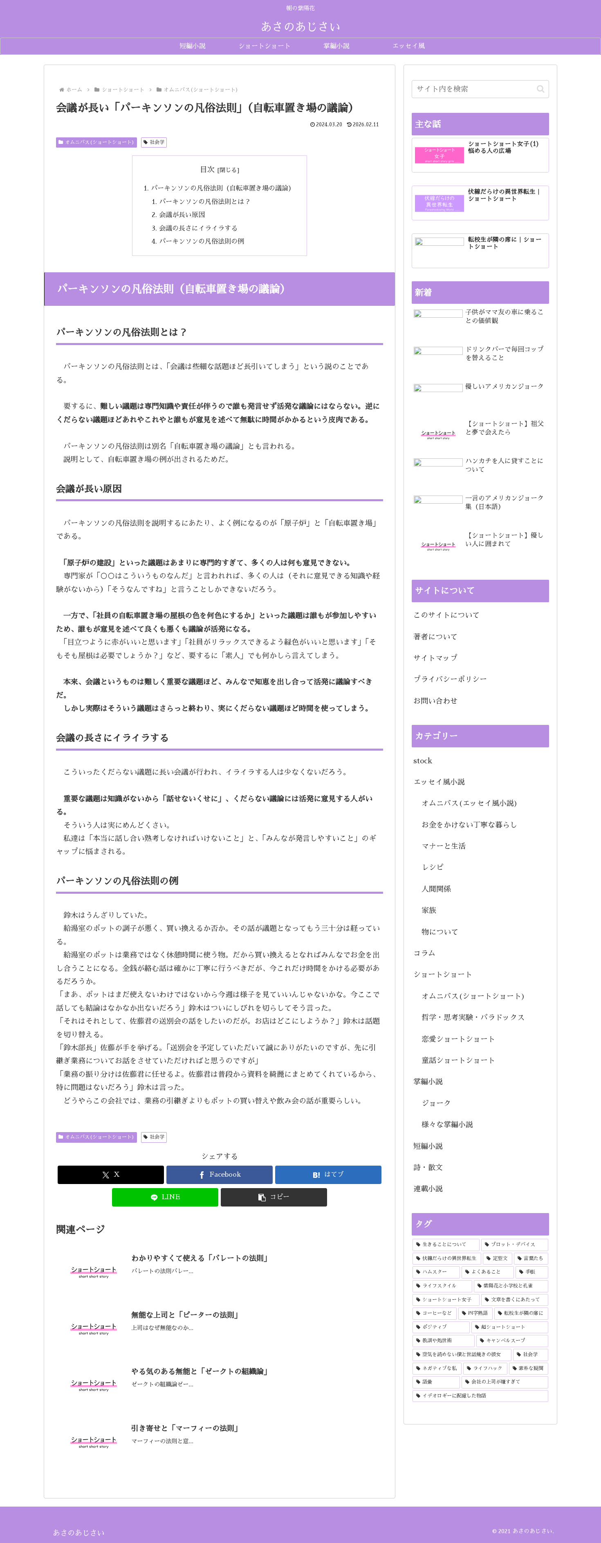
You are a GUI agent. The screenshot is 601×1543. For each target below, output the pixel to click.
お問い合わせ (435, 701)
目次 (207, 169)
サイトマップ (435, 658)
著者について (435, 637)
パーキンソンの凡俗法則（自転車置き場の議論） (223, 188)
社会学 (157, 142)
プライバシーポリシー (450, 679)
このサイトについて (446, 615)
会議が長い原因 (182, 214)
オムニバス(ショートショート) (100, 142)
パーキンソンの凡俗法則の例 (201, 241)
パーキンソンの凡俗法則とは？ (205, 201)
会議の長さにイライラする (198, 228)
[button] (274, 1197)
